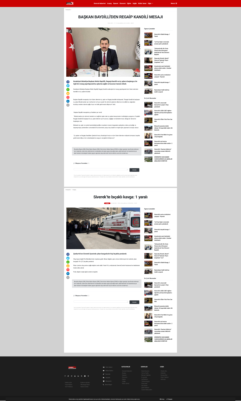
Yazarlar (107, 374)
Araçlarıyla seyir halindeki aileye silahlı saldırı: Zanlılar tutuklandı (162, 68)
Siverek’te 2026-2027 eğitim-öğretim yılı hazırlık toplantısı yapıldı (163, 112)
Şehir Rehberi (145, 387)
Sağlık (135, 3)
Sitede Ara (164, 371)
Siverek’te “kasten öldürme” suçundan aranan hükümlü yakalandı (162, 151)
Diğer (150, 3)
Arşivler (107, 377)
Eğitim (129, 3)
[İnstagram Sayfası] (72, 376)
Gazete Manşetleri (146, 389)
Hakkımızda (68, 382)
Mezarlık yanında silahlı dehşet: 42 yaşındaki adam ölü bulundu (163, 128)
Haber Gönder (84, 386)
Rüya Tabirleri (165, 377)
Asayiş (109, 3)
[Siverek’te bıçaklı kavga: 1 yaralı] (103, 228)
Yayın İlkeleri (68, 384)
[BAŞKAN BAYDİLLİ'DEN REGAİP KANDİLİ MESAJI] (103, 52)
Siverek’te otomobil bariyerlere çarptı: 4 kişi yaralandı (161, 105)
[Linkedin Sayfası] (79, 376)
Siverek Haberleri (100, 3)
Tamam (170, 399)
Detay (162, 399)
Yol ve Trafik (145, 373)
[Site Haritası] (85, 376)
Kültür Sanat (142, 3)
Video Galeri (109, 370)
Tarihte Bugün (145, 381)
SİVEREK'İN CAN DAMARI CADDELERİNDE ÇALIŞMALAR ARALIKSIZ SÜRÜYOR (163, 159)
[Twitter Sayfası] (69, 376)
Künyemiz (108, 381)
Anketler (163, 373)
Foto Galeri (108, 367)
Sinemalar (144, 383)
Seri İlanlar (144, 385)
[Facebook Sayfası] (66, 376)
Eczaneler (144, 377)
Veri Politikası (69, 386)
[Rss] (82, 376)
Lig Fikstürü (144, 379)
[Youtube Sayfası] (75, 376)
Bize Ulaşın (108, 384)
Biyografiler (164, 375)
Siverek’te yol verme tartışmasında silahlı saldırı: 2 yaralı (163, 143)
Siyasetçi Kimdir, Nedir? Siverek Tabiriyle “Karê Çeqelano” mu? (161, 60)
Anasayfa (68, 9)
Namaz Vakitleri (146, 375)
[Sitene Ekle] (89, 376)
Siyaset (115, 3)
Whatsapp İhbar (85, 384)
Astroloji (163, 379)
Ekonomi (122, 3)
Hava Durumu (145, 371)
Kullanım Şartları (85, 382)
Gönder (134, 170)
